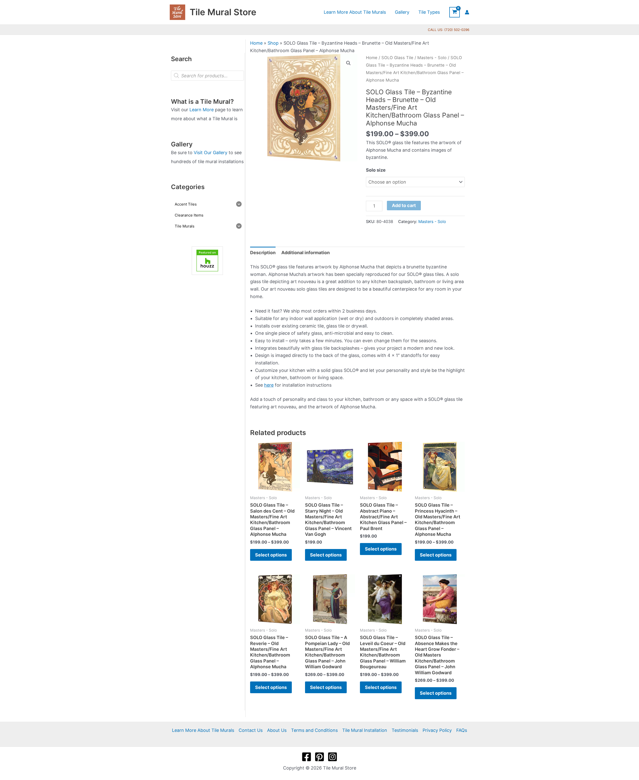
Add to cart (404, 205)
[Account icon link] (467, 12)
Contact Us (251, 730)
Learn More (201, 109)
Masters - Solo (432, 57)
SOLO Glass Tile (397, 57)
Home (256, 43)
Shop (273, 43)
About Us (277, 730)
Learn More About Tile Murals (203, 730)
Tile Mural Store (223, 12)
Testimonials (405, 730)
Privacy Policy (437, 730)
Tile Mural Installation (364, 730)
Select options (271, 554)
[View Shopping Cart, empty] (454, 12)
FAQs (461, 730)
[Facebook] (307, 757)
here (269, 385)
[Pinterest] (319, 757)
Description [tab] (263, 252)
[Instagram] (332, 757)
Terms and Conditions (314, 730)
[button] (348, 63)
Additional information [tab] (305, 252)
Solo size (376, 170)
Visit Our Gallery (210, 152)
